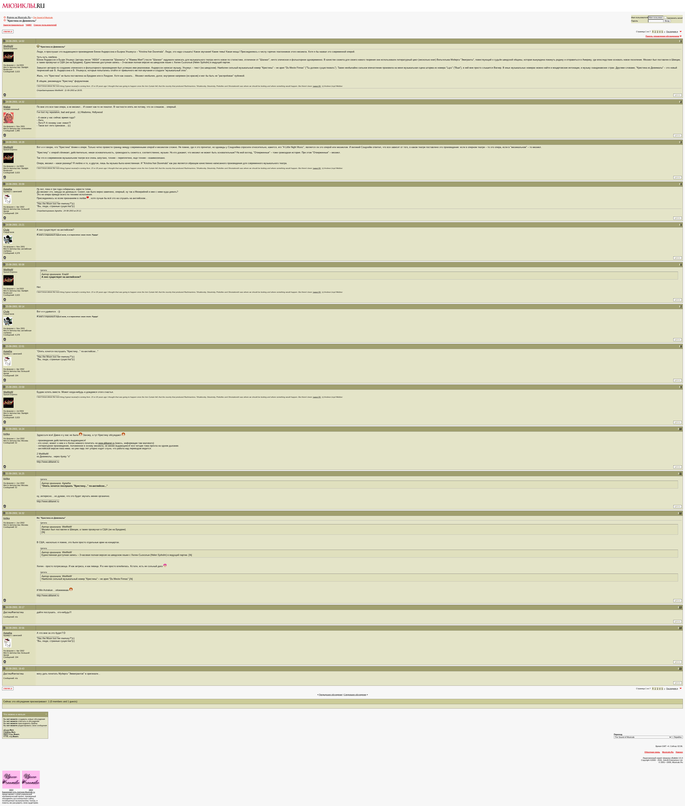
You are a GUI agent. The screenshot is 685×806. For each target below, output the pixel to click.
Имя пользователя (639, 17)
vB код (6, 730)
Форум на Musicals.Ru (19, 17)
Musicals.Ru (668, 752)
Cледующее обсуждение (355, 695)
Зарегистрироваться (13, 25)
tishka (6, 434)
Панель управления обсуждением (662, 36)
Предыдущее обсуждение (330, 695)
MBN (11, 790)
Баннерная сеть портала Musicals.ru (18, 792)
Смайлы (7, 732)
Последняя (672, 32)
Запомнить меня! (675, 18)
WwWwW (8, 46)
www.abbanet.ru (106, 443)
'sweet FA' (317, 86)
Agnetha (7, 189)
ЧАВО (29, 25)
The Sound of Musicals (43, 17)
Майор (6, 106)
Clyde (6, 229)
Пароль (634, 21)
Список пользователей (45, 25)
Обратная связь (652, 752)
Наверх (679, 752)
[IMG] (5, 734)
